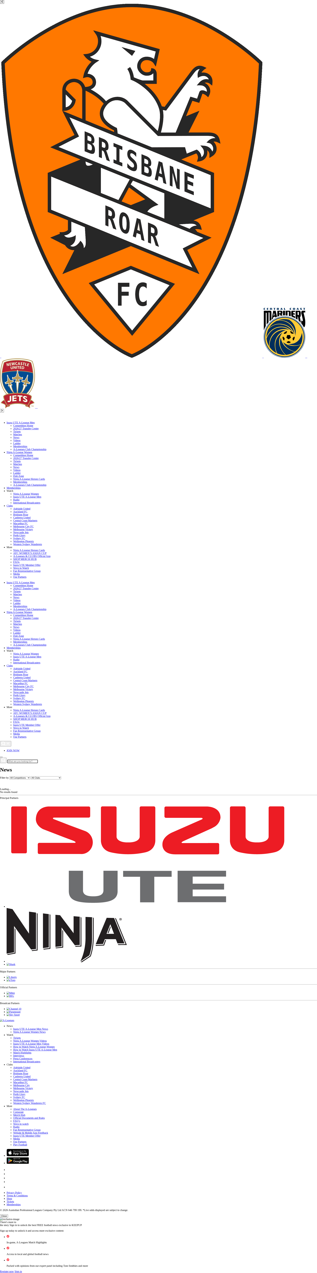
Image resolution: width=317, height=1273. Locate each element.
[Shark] (11, 964)
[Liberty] (12, 977)
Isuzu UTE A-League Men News (30, 1029)
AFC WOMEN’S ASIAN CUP (30, 553)
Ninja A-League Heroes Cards (29, 479)
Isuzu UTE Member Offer (26, 565)
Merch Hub (19, 1115)
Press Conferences (22, 1058)
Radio (16, 499)
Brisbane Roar (20, 514)
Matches (17, 434)
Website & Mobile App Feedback (30, 1132)
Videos (16, 440)
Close (4, 1216)
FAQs (16, 562)
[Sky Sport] (13, 1014)
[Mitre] (11, 993)
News (16, 437)
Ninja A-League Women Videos (30, 1040)
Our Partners (19, 577)
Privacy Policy (14, 1192)
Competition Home (23, 425)
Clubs (10, 505)
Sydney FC (19, 538)
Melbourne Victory (23, 529)
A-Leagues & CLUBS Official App (32, 556)
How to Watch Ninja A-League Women (34, 1046)
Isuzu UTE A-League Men (21, 422)
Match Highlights (22, 1052)
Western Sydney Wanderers (27, 544)
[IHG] (10, 996)
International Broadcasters (26, 502)
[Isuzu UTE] (148, 906)
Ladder (17, 443)
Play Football (20, 1144)
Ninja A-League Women (19, 452)
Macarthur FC (20, 523)
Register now (7, 1271)
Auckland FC (20, 511)
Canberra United (22, 517)
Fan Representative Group (27, 571)
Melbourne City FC (23, 526)
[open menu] (1, 757)
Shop (9, 1198)
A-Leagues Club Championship (29, 449)
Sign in (18, 1271)
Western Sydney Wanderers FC (29, 1103)
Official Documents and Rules (29, 1118)
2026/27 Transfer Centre (26, 428)
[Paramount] (13, 1011)
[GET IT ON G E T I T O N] (18, 1163)
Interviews (18, 1055)
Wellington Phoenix (23, 541)
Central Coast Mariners (25, 520)
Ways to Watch (21, 568)
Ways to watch (21, 1123)
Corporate (18, 1112)
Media (16, 574)
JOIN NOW (13, 750)
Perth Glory (19, 535)
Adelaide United (21, 508)
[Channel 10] (14, 1008)
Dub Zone (18, 476)
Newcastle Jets (21, 532)
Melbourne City (21, 1085)
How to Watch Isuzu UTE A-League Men (35, 1049)
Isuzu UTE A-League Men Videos (31, 1043)
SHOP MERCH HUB (25, 559)
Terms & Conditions (17, 1195)
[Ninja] (67, 961)
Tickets (17, 431)
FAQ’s (16, 1121)
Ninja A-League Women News (29, 1032)
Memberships (20, 446)
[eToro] (11, 980)
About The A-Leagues (25, 1109)
